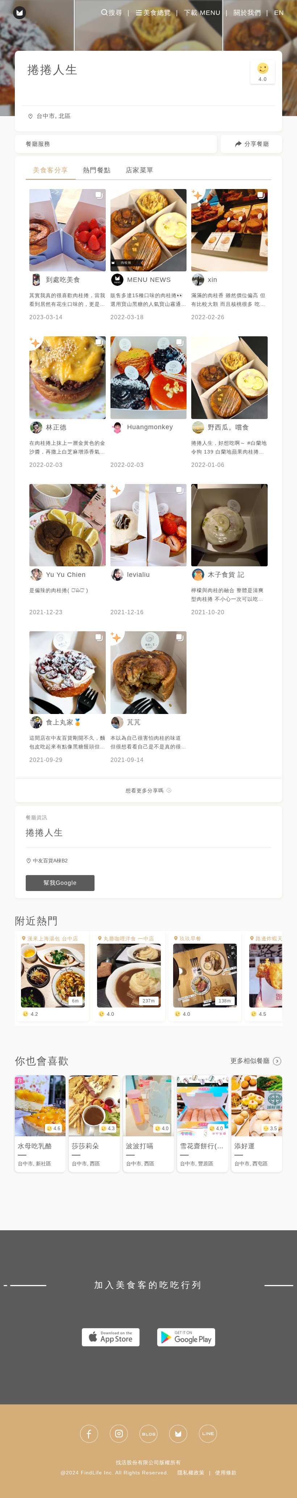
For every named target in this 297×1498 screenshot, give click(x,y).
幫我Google (60, 883)
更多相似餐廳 (249, 1060)
